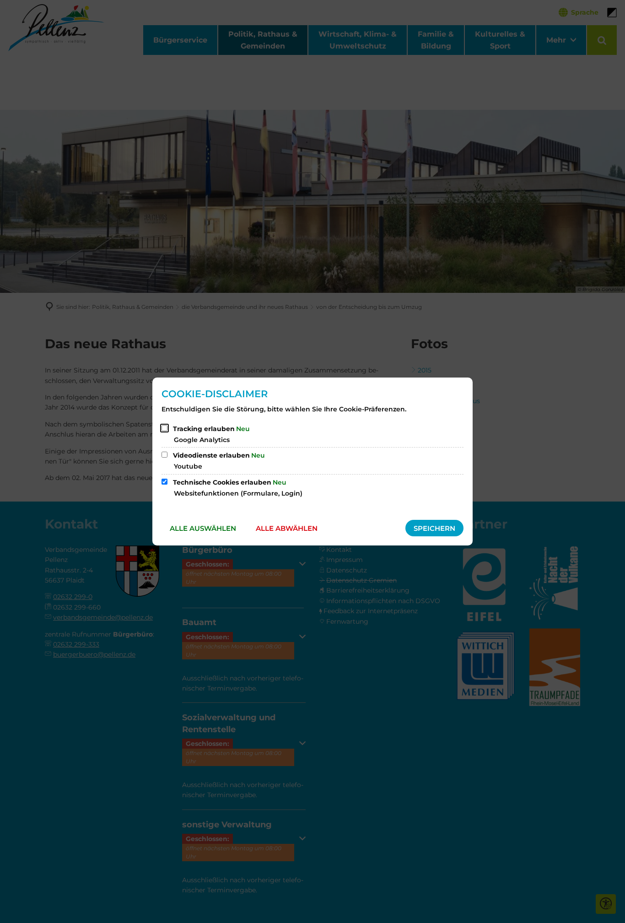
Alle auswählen (203, 528)
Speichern (434, 528)
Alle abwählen (287, 528)
